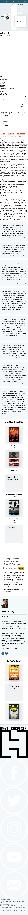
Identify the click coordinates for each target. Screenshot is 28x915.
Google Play (4, 136)
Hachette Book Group (5, 901)
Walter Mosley (5, 79)
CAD (21, 23)
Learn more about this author (8, 648)
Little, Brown (3, 903)
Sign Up (21, 568)
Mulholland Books (11, 903)
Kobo (20, 136)
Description (3, 138)
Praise (1, 221)
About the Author (4, 197)
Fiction (2, 191)
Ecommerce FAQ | (4, 905)
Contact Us (23, 905)
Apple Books (11, 133)
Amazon (3, 133)
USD (21, 21)
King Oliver (3, 195)
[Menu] (2, 17)
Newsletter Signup (5, 899)
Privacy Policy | (17, 905)
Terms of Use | (11, 905)
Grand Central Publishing (18, 901)
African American (9, 191)
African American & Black (7, 192)
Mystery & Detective (21, 191)
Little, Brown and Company (7, 88)
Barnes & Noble (21, 133)
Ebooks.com (13, 136)
